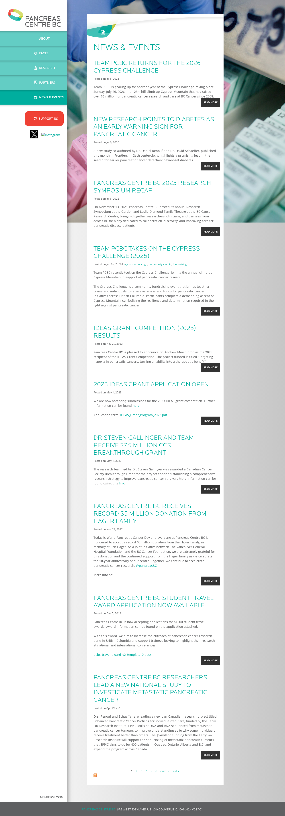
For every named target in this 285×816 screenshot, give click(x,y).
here (136, 405)
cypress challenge (136, 264)
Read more (212, 104)
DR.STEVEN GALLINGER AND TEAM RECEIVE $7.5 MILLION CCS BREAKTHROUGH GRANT (144, 445)
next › (164, 771)
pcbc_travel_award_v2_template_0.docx (122, 654)
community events (160, 264)
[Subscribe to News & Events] (95, 776)
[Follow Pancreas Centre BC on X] (34, 135)
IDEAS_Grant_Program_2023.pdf (143, 415)
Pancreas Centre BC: (99, 809)
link (121, 483)
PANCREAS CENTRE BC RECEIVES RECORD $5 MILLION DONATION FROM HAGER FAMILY (150, 513)
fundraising (180, 264)
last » (175, 771)
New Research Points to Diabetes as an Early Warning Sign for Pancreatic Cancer (154, 127)
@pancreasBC (146, 565)
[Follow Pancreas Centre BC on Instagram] (50, 135)
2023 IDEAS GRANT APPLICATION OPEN (151, 385)
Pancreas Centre (34, 18)
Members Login (51, 797)
